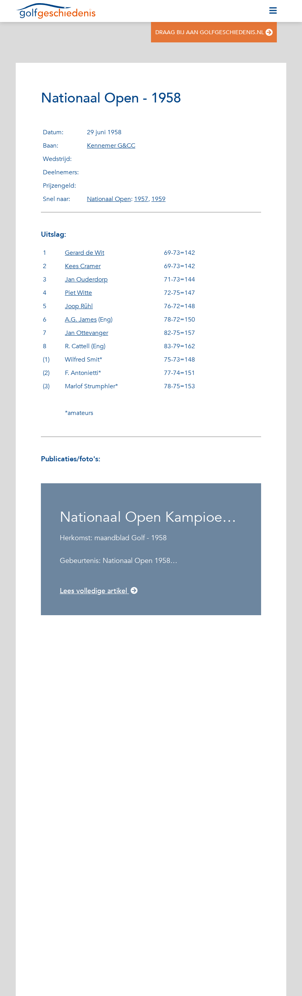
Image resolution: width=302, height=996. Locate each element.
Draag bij (209, 32)
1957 (141, 199)
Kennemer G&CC (111, 145)
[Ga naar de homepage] (56, 11)
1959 (158, 199)
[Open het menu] (273, 11)
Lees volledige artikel (94, 591)
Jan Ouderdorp (86, 279)
